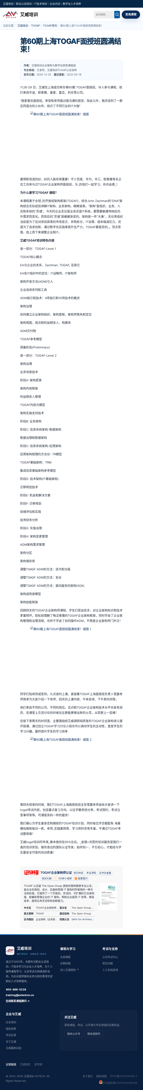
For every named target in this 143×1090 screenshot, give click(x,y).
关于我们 (87, 1076)
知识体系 (78, 872)
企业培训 (11, 1022)
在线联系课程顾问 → (18, 1000)
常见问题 (107, 963)
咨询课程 (130, 14)
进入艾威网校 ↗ (69, 969)
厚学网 (38, 1064)
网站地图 (101, 1076)
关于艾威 (11, 1041)
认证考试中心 (110, 956)
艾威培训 (23, 25)
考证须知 (91, 872)
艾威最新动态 (13, 1047)
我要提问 (83, 878)
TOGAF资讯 (50, 25)
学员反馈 (11, 1035)
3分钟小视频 (65, 878)
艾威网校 (25, 1064)
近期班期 (65, 963)
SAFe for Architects (83, 919)
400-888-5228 (16, 989)
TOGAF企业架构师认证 (56, 872)
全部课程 (65, 956)
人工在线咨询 (110, 969)
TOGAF (35, 25)
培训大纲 (46, 878)
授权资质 (11, 1028)
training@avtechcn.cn (20, 995)
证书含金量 (105, 872)
